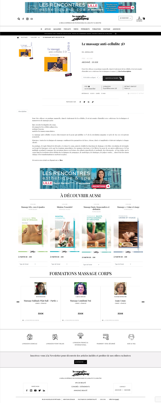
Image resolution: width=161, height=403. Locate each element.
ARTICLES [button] (48, 29)
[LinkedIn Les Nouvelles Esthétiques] (44, 390)
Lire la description (124, 71)
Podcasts (67, 29)
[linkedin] (88, 102)
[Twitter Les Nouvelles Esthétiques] (39, 390)
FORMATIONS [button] (96, 29)
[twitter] (84, 102)
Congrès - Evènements (80, 387)
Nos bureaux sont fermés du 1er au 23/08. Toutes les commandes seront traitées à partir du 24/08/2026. (79, 34)
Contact (123, 387)
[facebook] (80, 102)
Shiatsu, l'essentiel (64, 207)
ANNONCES (116, 29)
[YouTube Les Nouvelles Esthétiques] (35, 390)
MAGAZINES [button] (57, 29)
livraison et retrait (136, 93)
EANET (117, 399)
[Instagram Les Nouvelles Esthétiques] (31, 390)
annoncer (118, 390)
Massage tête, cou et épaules (33, 207)
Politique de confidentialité (87, 399)
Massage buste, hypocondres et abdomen (96, 208)
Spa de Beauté (80, 383)
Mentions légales (69, 399)
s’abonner (127, 390)
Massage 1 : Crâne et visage (128, 207)
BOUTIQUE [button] (106, 29)
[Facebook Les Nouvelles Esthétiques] (27, 390)
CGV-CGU (103, 399)
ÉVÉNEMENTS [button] (85, 29)
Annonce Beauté (80, 390)
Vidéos (76, 29)
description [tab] (22, 111)
